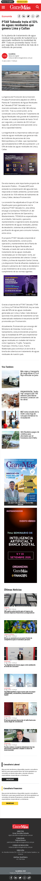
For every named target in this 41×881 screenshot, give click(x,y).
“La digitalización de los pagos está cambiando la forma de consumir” (20, 665)
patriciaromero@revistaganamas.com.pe (20, 842)
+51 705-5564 (20, 859)
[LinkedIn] (15, 878)
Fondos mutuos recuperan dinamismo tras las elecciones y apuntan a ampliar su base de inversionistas (19, 748)
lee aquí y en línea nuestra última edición (20, 503)
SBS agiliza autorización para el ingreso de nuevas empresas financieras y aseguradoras (19, 612)
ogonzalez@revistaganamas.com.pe (20, 835)
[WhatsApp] (24, 878)
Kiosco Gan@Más (7, 2)
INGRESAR (10, 779)
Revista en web (22, 2)
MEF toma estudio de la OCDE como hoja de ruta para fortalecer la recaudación (29, 415)
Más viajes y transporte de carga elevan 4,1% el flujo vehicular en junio (29, 373)
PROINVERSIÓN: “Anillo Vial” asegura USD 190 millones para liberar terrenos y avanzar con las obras (29, 395)
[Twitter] (20, 878)
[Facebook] (11, 878)
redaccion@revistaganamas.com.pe (20, 58)
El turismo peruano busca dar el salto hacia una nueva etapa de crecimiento (20, 721)
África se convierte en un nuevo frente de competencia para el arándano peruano (18, 638)
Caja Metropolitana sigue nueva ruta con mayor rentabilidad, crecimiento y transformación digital (19, 693)
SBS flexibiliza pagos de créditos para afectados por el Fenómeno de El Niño (29, 435)
